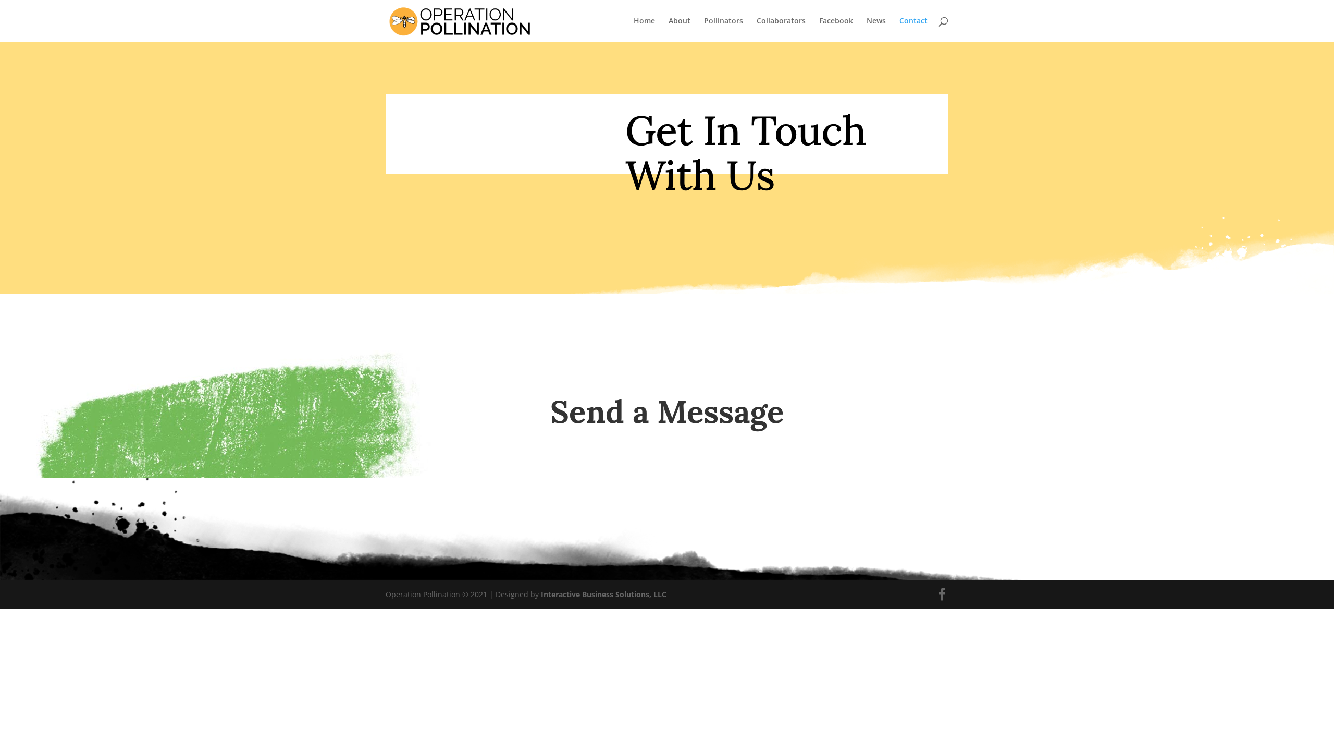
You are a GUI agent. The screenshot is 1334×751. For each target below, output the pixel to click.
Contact (913, 21)
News (876, 21)
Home (644, 21)
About (679, 21)
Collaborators (781, 21)
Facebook (836, 21)
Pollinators (723, 21)
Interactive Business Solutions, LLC (603, 594)
